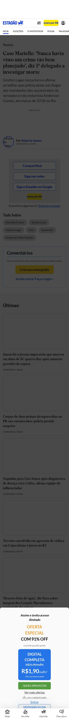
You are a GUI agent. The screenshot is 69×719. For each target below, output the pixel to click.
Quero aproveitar (34, 685)
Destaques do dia (34, 707)
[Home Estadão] (13, 23)
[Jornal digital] (39, 23)
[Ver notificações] (63, 23)
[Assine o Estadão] (51, 23)
